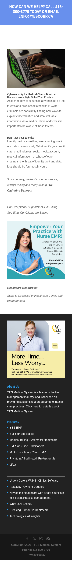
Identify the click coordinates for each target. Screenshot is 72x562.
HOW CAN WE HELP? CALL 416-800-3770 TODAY (36, 9)
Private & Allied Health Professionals (32, 458)
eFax (13, 464)
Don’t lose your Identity (20, 137)
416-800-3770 (41, 549)
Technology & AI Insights (25, 516)
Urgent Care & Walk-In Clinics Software (34, 480)
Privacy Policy (36, 554)
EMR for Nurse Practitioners (27, 446)
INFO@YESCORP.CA (36, 16)
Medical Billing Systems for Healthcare (33, 439)
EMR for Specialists (22, 433)
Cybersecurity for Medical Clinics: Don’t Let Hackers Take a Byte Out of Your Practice (31, 96)
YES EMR (16, 427)
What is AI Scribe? (21, 503)
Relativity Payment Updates (27, 486)
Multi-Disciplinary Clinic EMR (28, 452)
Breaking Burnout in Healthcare (29, 510)
